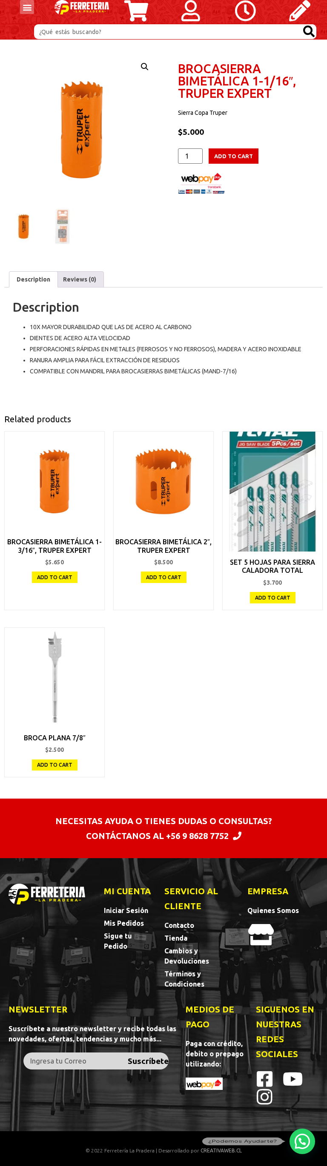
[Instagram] (265, 1097)
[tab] (33, 279)
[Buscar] (308, 31)
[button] (27, 7)
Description (33, 279)
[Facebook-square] (265, 1079)
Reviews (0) (79, 279)
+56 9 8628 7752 (197, 836)
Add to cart (233, 156)
